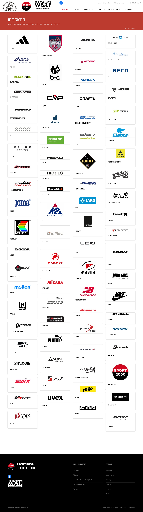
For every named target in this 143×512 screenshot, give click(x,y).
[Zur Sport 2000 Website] (26, 6)
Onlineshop (65, 9)
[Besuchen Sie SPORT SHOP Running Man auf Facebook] (61, 3)
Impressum (102, 507)
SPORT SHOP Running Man (84, 480)
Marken (128, 9)
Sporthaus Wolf (80, 484)
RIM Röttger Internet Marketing (127, 507)
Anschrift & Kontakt (102, 3)
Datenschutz (109, 507)
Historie (108, 489)
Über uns (108, 485)
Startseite (127, 28)
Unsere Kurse (114, 9)
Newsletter (109, 470)
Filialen (75, 475)
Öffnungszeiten (119, 3)
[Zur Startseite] (9, 6)
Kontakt (108, 494)
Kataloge (108, 480)
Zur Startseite (134, 3)
